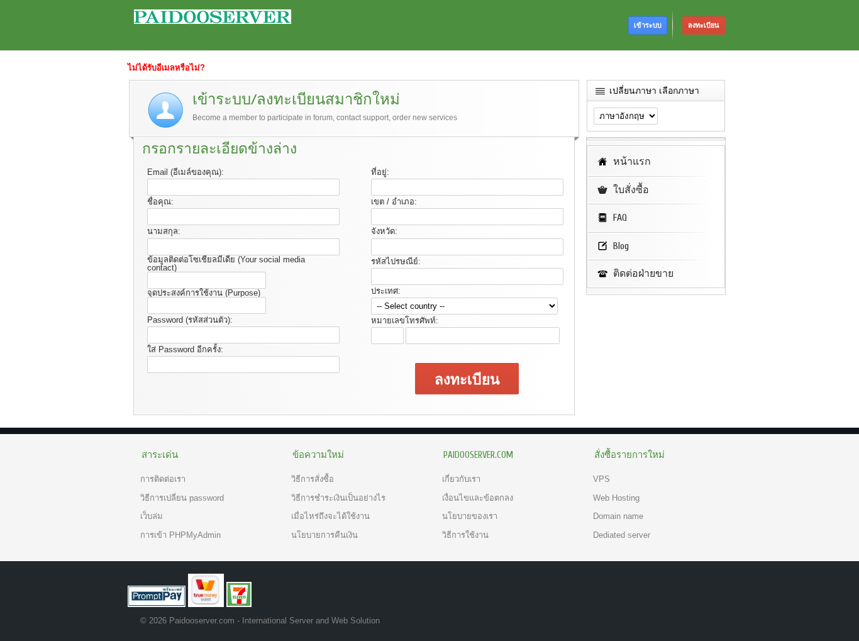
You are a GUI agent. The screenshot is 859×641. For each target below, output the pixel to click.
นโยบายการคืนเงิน (324, 535)
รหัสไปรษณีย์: (396, 261)
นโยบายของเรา (469, 516)
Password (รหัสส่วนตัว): (190, 320)
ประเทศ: (386, 291)
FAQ (620, 217)
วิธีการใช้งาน (465, 535)
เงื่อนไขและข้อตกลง (477, 498)
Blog (621, 246)
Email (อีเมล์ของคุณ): (185, 172)
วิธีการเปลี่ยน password (182, 498)
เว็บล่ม (151, 516)
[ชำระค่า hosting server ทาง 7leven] (239, 604)
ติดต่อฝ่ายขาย (643, 273)
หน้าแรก (632, 161)
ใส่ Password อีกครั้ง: (185, 349)
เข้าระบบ (648, 25)
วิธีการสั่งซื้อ (312, 479)
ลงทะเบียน (703, 25)
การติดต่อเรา (163, 479)
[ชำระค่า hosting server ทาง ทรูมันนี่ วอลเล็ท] (206, 604)
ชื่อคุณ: (160, 201)
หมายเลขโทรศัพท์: (404, 320)
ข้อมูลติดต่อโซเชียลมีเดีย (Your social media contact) (226, 263)
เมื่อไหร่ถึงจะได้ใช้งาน (330, 516)
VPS (601, 479)
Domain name (618, 516)
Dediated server (621, 535)
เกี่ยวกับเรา (461, 479)
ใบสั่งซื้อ (631, 190)
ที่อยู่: (380, 172)
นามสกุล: (163, 231)
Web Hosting (616, 498)
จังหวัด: (384, 231)
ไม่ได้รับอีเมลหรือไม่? (166, 67)
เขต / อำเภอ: (394, 201)
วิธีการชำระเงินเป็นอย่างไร (338, 498)
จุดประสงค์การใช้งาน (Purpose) (203, 293)
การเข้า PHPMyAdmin (180, 535)
